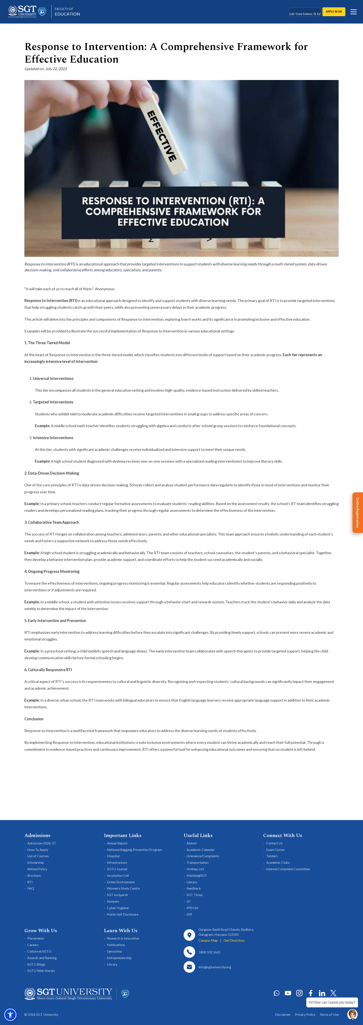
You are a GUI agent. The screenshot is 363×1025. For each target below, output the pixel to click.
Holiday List (195, 869)
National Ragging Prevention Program (134, 850)
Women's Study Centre (123, 888)
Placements (35, 938)
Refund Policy (37, 869)
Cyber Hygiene (118, 908)
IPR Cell (192, 908)
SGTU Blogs (36, 964)
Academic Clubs (278, 862)
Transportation (197, 862)
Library (192, 882)
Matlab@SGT (197, 875)
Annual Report (117, 843)
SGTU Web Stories (41, 971)
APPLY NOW (334, 11)
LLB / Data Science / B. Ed (305, 11)
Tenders (272, 856)
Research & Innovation (123, 938)
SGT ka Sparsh (117, 895)
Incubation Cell (118, 875)
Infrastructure (117, 862)
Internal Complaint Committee (288, 869)
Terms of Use (329, 1014)
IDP (189, 914)
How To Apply (37, 850)
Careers (33, 945)
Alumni (192, 843)
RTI (30, 882)
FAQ (30, 888)
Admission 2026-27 (41, 843)
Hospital (113, 856)
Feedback (194, 888)
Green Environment (121, 882)
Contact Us (274, 843)
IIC (189, 901)
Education (67, 11)
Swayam (113, 901)
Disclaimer (283, 1014)
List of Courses (38, 856)
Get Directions (234, 940)
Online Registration (358, 512)
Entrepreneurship (119, 958)
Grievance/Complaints (203, 856)
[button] (10, 1015)
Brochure (34, 875)
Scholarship (35, 862)
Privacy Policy (305, 1014)
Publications (116, 945)
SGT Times (195, 895)
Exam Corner (275, 850)
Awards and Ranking (42, 958)
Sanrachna (114, 951)
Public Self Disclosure (122, 914)
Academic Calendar (201, 850)
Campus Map (208, 940)
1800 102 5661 (210, 952)
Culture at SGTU (39, 951)
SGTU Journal (117, 869)
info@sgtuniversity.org (215, 967)
